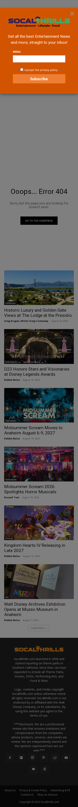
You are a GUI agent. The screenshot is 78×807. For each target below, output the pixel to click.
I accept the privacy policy (41, 70)
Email (17, 51)
